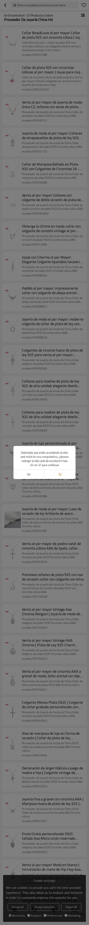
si (60, 474)
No (29, 474)
